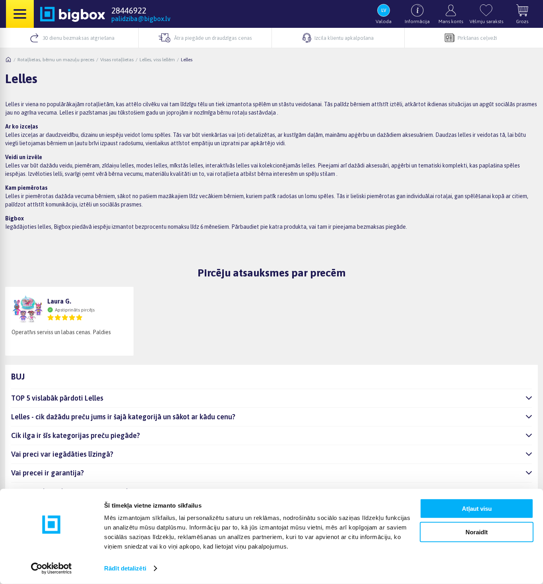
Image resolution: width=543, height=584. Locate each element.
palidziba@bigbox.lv (141, 18)
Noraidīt (476, 531)
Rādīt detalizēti (125, 568)
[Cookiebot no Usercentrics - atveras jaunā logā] (51, 568)
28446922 (128, 10)
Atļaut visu (477, 508)
